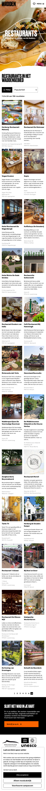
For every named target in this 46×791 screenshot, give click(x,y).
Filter (8, 90)
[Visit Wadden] (10, 743)
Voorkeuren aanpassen (22, 785)
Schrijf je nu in (13, 724)
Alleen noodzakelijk (22, 780)
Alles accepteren (22, 775)
